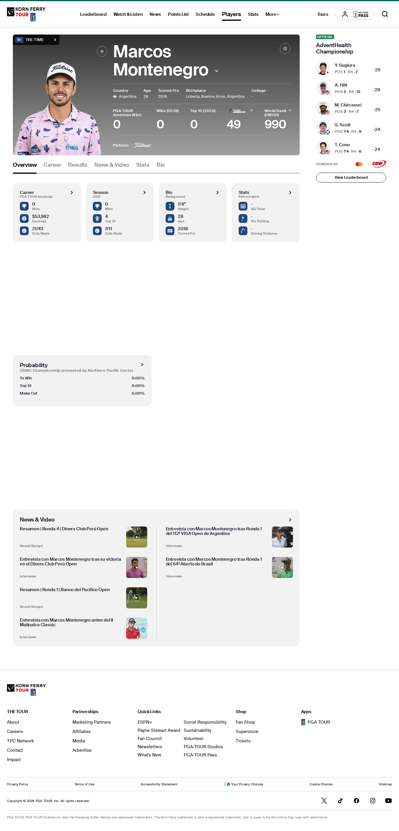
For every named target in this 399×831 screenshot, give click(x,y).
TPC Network (20, 741)
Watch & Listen (128, 14)
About (13, 722)
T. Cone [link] (342, 145)
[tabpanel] (156, 410)
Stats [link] (143, 165)
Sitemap (385, 784)
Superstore (247, 731)
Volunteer (194, 738)
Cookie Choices (321, 784)
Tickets (243, 741)
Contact (15, 750)
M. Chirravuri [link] (348, 105)
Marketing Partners (91, 722)
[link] (285, 48)
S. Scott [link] (343, 125)
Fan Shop (245, 722)
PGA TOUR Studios (203, 747)
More (273, 15)
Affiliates (81, 731)
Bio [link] (161, 165)
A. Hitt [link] (341, 85)
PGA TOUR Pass (200, 755)
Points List (178, 14)
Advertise (82, 750)
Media (78, 741)
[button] (216, 71)
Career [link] (52, 165)
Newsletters (150, 747)
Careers (15, 731)
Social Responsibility (205, 722)
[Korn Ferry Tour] (26, 14)
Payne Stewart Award (159, 730)
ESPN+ (145, 722)
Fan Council (150, 738)
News (155, 14)
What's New (149, 755)
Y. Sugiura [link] (345, 65)
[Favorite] (102, 51)
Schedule (205, 14)
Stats (253, 14)
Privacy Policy (17, 784)
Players (231, 14)
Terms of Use (84, 784)
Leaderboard (93, 14)
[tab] (25, 167)
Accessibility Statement (159, 784)
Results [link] (77, 165)
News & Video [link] (111, 165)
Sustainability (197, 730)
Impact (14, 760)
